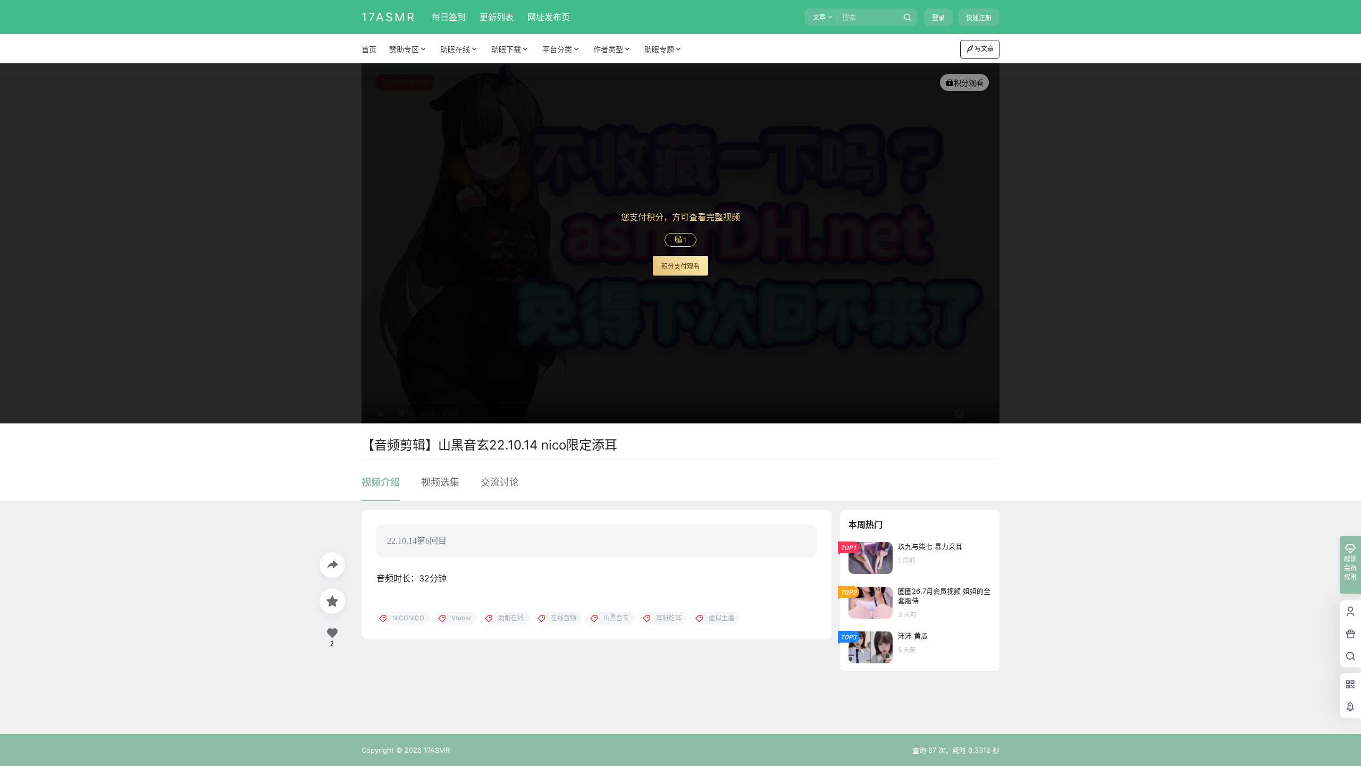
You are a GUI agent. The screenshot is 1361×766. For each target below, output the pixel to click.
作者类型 (608, 49)
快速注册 (979, 18)
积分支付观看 (680, 266)
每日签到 (449, 17)
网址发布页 (548, 17)
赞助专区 (404, 49)
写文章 (984, 49)
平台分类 (557, 49)
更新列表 (497, 17)
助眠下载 (506, 49)
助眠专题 (659, 49)
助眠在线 (455, 49)
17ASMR (436, 750)
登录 (938, 18)
